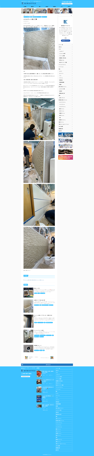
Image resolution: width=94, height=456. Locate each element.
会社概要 (25, 6)
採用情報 (54, 6)
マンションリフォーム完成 (38, 330)
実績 (39, 6)
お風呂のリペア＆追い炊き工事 (39, 300)
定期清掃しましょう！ (38, 345)
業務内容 (32, 6)
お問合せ (69, 6)
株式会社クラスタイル (65, 40)
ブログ (62, 6)
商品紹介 (47, 6)
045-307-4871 (67, 2)
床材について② (37, 288)
